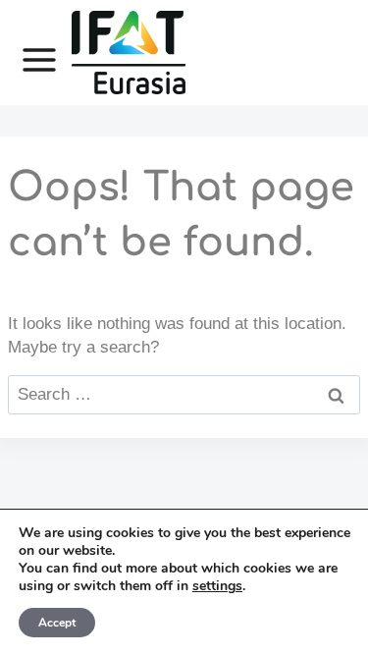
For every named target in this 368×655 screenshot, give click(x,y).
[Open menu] (29, 53)
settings (217, 586)
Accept (57, 622)
